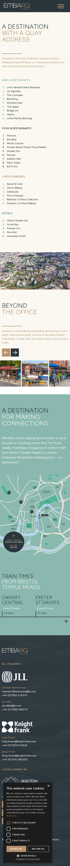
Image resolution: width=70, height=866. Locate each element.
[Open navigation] (60, 6)
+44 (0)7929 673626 (14, 745)
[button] (28, 855)
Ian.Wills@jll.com (11, 705)
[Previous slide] (4, 621)
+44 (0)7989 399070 (15, 709)
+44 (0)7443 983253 (15, 759)
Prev (6, 352)
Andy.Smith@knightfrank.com (19, 755)
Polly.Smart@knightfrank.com (19, 741)
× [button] (48, 786)
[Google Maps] (13, 541)
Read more (12, 815)
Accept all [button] (16, 848)
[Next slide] (65, 621)
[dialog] (27, 822)
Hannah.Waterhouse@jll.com (19, 691)
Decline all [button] (38, 848)
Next (15, 352)
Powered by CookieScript (28, 859)
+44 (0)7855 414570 (14, 695)
